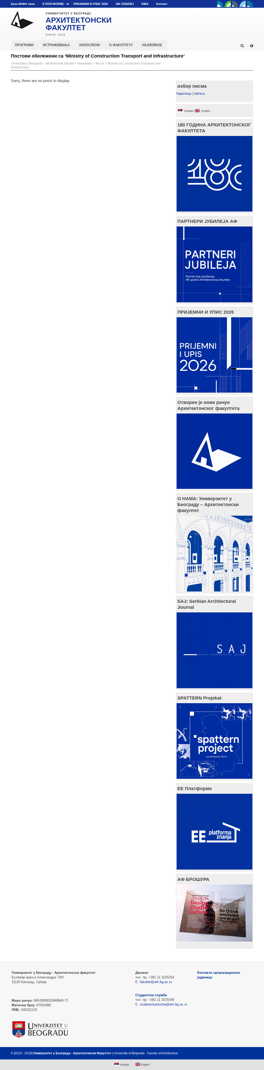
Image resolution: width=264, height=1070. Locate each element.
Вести (99, 63)
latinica (199, 93)
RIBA (145, 3)
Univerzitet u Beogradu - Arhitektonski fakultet (42, 63)
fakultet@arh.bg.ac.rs (156, 982)
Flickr (235, 4)
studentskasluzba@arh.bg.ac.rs (163, 1004)
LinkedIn (243, 4)
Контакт (161, 3)
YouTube (228, 4)
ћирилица (184, 93)
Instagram (250, 4)
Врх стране (239, 1053)
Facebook (220, 4)
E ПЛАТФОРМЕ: (53, 3)
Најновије (85, 63)
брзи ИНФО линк (23, 3)
